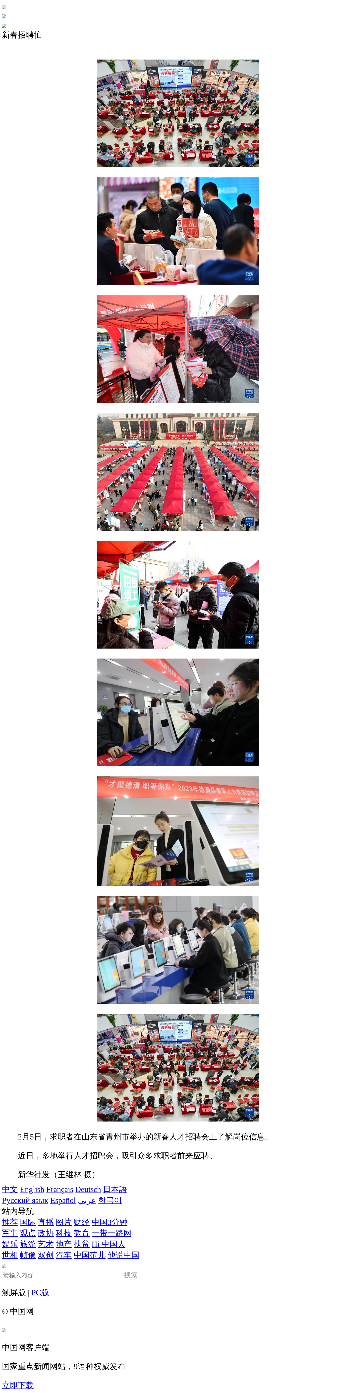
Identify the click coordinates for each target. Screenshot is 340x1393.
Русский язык (25, 1200)
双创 (46, 1255)
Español (63, 1200)
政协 (46, 1233)
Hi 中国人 (108, 1244)
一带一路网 (111, 1233)
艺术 (46, 1244)
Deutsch (88, 1189)
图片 (64, 1222)
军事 (10, 1233)
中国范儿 (90, 1255)
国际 (28, 1222)
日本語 (115, 1189)
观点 (28, 1233)
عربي (87, 1200)
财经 (82, 1222)
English (32, 1189)
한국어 (110, 1200)
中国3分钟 (109, 1222)
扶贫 (82, 1244)
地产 (64, 1244)
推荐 (10, 1222)
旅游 (28, 1244)
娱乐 (10, 1244)
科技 (64, 1233)
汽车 (64, 1255)
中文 (10, 1189)
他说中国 (123, 1255)
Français (59, 1189)
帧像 (28, 1255)
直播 (46, 1222)
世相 (10, 1255)
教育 (82, 1233)
